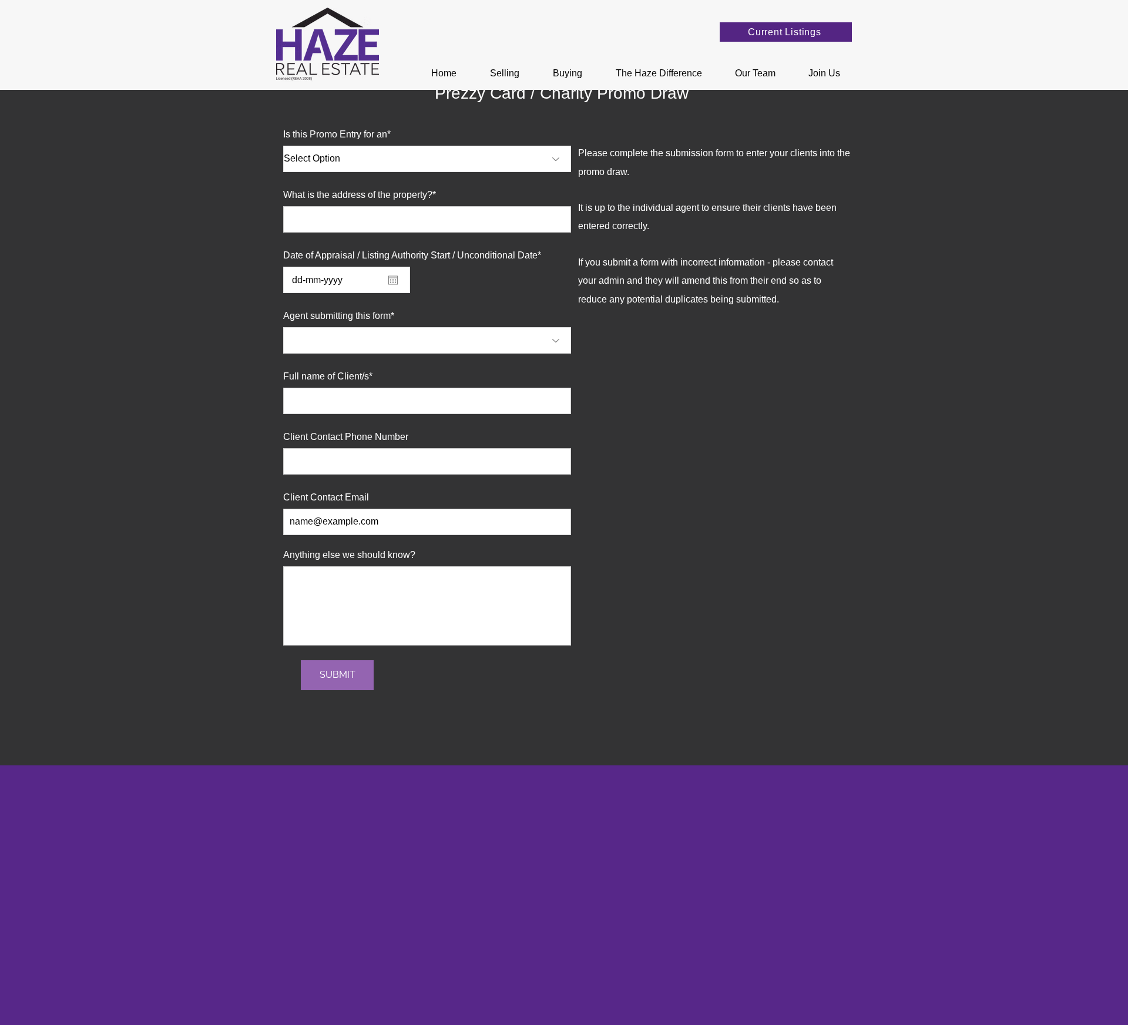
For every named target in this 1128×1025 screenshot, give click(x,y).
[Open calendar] (393, 280)
